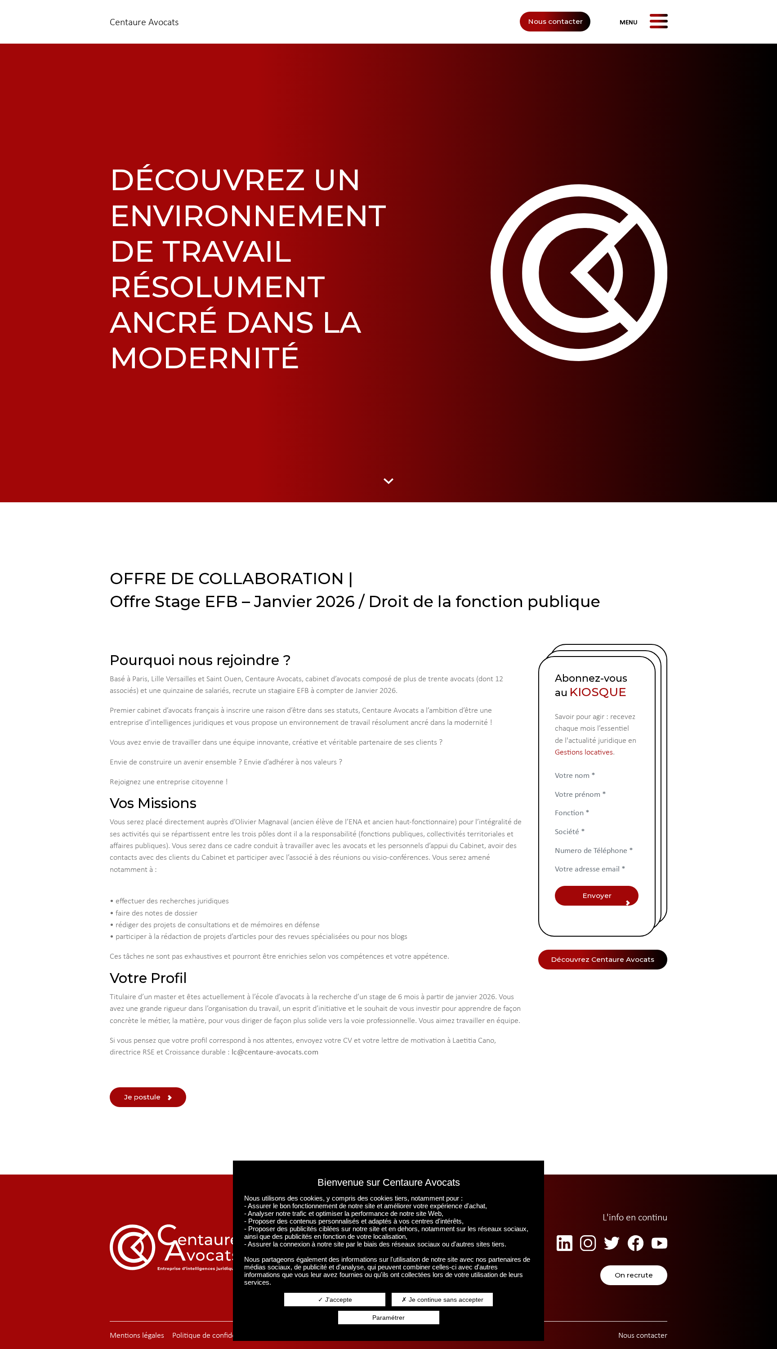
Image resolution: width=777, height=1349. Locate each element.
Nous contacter (555, 21)
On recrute (634, 1275)
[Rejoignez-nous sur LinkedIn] (564, 1243)
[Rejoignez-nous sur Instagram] (588, 1243)
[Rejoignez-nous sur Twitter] (612, 1243)
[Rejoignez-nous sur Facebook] (635, 1243)
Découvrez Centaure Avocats (602, 959)
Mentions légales (137, 1335)
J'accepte (337, 1299)
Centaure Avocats (144, 22)
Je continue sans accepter (445, 1299)
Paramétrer (388, 1317)
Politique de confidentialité (215, 1335)
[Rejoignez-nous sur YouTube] (659, 1243)
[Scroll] (388, 480)
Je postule (142, 1097)
